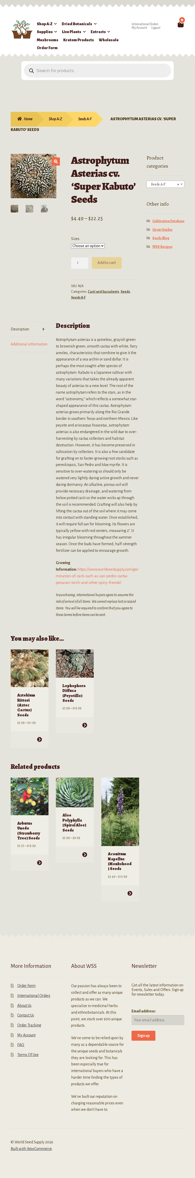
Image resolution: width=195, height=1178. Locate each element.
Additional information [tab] (29, 344)
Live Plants (71, 32)
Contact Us (25, 1015)
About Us (24, 1005)
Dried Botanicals (77, 24)
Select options (39, 739)
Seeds (125, 291)
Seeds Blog (160, 238)
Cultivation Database (168, 221)
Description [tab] (20, 329)
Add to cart (107, 263)
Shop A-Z (45, 24)
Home (28, 119)
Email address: (144, 1011)
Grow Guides (162, 229)
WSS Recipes (162, 246)
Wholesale (109, 40)
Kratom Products (78, 40)
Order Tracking (29, 1025)
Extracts (98, 32)
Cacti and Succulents (103, 291)
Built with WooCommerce (31, 1149)
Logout (155, 28)
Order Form (47, 48)
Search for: (173, 24)
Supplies (45, 32)
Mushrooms (47, 40)
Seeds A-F (85, 119)
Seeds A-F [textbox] (164, 184)
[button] (56, 161)
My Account (139, 28)
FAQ (20, 1045)
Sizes (75, 239)
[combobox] (165, 184)
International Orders (145, 24)
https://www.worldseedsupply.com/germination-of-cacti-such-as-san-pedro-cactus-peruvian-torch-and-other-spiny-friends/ (97, 576)
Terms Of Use (28, 1055)
